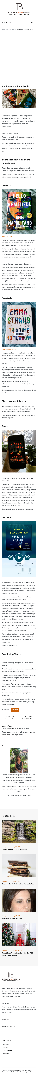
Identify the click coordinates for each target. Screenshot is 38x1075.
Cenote (9, 1072)
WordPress (30, 1072)
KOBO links (5, 1019)
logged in (13, 728)
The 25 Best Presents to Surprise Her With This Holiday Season (17, 954)
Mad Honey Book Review (9, 718)
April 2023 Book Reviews (29, 718)
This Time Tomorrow (9, 349)
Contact (5, 1047)
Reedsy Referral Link (8, 1026)
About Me (6, 1044)
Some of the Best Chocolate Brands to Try (18, 884)
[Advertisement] (19, 59)
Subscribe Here (7, 1050)
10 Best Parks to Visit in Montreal (14, 849)
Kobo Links (6, 1053)
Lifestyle (15, 710)
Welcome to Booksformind (12, 918)
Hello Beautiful (7, 236)
